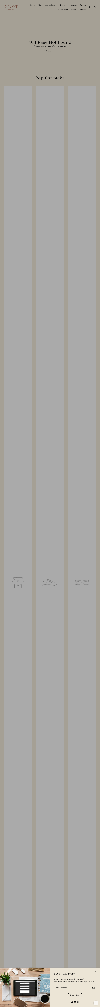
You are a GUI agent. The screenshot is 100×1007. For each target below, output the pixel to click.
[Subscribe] (93, 988)
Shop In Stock (75, 995)
